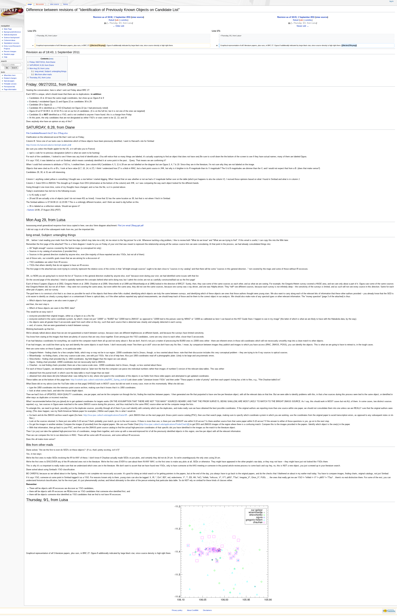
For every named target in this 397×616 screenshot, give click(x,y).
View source (54, 4)
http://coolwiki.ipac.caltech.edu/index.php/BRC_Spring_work (98, 380)
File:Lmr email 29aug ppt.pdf (130, 225)
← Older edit (118, 26)
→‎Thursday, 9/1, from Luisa (119, 23)
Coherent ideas (9, 40)
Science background (11, 37)
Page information (10, 89)
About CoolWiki (192, 610)
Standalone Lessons (11, 43)
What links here (10, 75)
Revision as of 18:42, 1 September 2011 (112, 17)
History (65, 4)
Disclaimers (207, 610)
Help (5, 57)
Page (30, 4)
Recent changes (10, 51)
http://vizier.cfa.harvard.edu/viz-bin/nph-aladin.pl (47, 145)
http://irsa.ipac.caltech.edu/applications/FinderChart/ (163, 424)
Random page (9, 54)
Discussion (40, 4)
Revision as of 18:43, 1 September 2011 (296, 17)
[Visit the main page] (12, 12)
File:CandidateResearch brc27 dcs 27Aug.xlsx (47, 133)
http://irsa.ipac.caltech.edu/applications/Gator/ (104, 415)
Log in (391, 1)
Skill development (10, 35)
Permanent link (9, 87)
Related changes (10, 78)
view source (137, 17)
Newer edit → (303, 26)
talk (117, 20)
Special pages (9, 81)
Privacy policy (177, 610)
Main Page (8, 29)
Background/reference (12, 32)
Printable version (10, 84)
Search (4, 61)
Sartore (30, 210)
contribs (124, 20)
